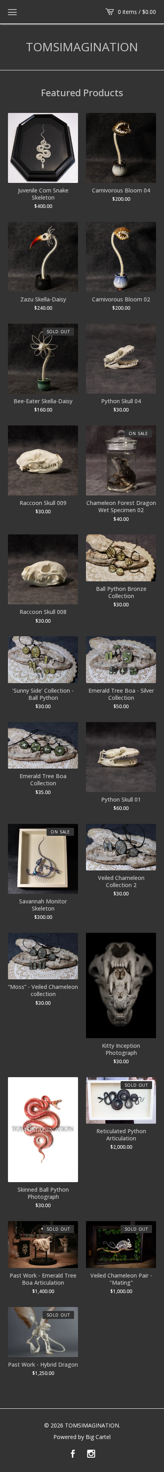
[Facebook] (73, 1454)
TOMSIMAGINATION (82, 47)
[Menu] (12, 12)
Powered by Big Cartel (82, 1437)
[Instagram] (91, 1454)
